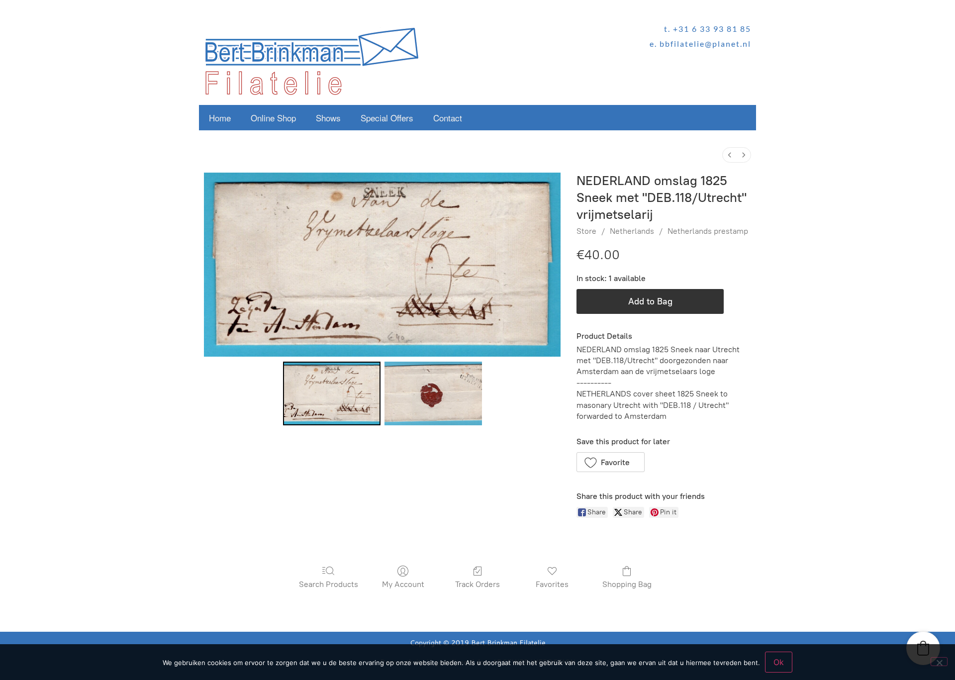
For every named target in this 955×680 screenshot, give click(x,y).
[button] (610, 462)
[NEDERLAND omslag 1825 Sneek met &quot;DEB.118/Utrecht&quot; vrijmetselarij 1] (433, 393)
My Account (403, 584)
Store (586, 231)
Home (220, 117)
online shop (273, 117)
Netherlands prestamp (708, 231)
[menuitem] (730, 155)
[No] (939, 661)
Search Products (328, 584)
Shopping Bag (627, 584)
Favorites (552, 584)
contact (447, 117)
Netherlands (632, 231)
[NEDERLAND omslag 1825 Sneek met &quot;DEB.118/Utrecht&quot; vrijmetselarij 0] (332, 393)
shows (328, 117)
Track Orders (477, 584)
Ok (778, 662)
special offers (387, 117)
